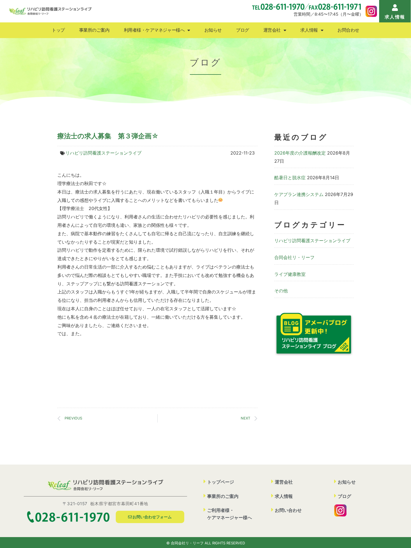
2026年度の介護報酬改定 (300, 153)
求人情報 (309, 30)
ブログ (242, 30)
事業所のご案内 (94, 30)
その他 (281, 290)
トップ (58, 30)
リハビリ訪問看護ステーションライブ (103, 153)
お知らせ (213, 30)
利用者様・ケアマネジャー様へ (154, 30)
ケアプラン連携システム (298, 194)
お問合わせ (348, 30)
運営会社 (272, 30)
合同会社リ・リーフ (294, 257)
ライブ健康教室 (290, 274)
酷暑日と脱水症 (290, 177)
